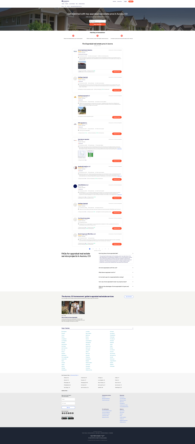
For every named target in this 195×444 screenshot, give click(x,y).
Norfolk (111, 357)
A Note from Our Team (124, 405)
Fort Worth (112, 349)
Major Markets (66, 328)
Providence (112, 338)
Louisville (88, 331)
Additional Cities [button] (64, 390)
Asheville (87, 355)
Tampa (63, 364)
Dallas (111, 346)
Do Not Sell (98, 436)
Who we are (122, 412)
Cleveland (88, 366)
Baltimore (88, 335)
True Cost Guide (123, 398)
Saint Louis (88, 348)
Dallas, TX (117, 377)
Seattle (111, 362)
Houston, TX (83, 380)
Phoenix (63, 333)
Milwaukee (112, 366)
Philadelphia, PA (67, 385)
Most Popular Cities (66, 375)
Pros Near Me (122, 403)
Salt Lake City (113, 355)
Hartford (63, 353)
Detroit (87, 338)
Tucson (63, 335)
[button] (82, 65)
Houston (112, 351)
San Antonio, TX (118, 385)
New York (88, 353)
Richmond (112, 359)
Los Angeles (64, 340)
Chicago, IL (100, 377)
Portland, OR (83, 385)
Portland (112, 331)
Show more (120, 148)
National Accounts (105, 417)
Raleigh (87, 360)
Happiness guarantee (123, 420)
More (77, 3)
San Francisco (64, 348)
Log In (125, 1)
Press (121, 415)
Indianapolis (64, 370)
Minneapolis (88, 342)
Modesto (63, 342)
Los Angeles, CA (101, 380)
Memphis (112, 340)
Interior (63, 3)
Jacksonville (64, 359)
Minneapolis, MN (84, 382)
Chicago (63, 368)
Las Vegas (88, 349)
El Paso (111, 348)
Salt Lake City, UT (101, 385)
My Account (122, 396)
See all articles (129, 296)
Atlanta (63, 366)
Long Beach (64, 338)
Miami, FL (117, 380)
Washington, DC (118, 387)
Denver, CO (66, 380)
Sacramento (64, 344)
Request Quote (117, 71)
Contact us (122, 418)
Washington (64, 355)
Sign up (68, 407)
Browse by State (74, 375)
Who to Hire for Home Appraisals (69, 317)
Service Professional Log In (107, 410)
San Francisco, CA (85, 387)
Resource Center (123, 400)
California (94, 436)
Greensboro (88, 359)
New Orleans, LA (101, 382)
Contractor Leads (105, 415)
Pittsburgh (112, 337)
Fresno (63, 337)
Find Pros (103, 396)
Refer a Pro (122, 401)
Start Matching (97, 24)
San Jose (63, 349)
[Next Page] (108, 249)
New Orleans (88, 333)
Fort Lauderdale (65, 357)
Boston (87, 337)
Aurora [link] (68, 6)
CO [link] (65, 6)
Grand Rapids (88, 340)
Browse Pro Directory (106, 398)
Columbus (88, 368)
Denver (63, 351)
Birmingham (64, 331)
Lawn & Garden (72, 3)
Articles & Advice (82, 3)
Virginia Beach (113, 360)
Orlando (63, 362)
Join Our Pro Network (106, 412)
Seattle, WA (100, 387)
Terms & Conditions (104, 437)
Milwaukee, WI (67, 382)
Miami (63, 360)
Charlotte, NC (84, 377)
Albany (87, 351)
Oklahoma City (89, 370)
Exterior (66, 3)
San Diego (64, 346)
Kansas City (88, 346)
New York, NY (118, 382)
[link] (97, 51)
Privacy (91, 436)
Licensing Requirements (124, 406)
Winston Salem (89, 362)
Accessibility (103, 436)
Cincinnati (88, 364)
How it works (122, 410)
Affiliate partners (123, 422)
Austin (111, 344)
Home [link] (63, 6)
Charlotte (88, 357)
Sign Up (130, 1)
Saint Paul (88, 344)
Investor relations (123, 417)
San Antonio (112, 353)
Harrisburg (112, 333)
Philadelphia (112, 335)
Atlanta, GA (66, 377)
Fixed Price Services (105, 400)
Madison (111, 364)
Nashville (112, 342)
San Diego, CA (67, 387)
